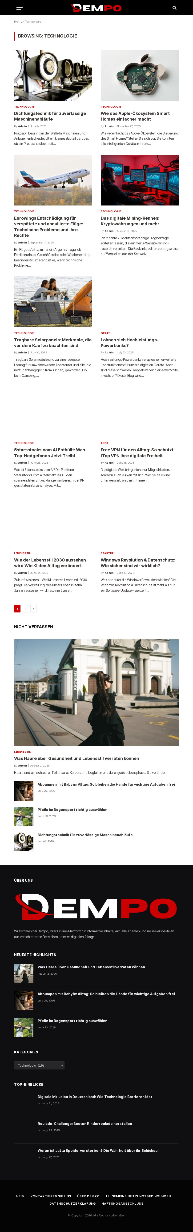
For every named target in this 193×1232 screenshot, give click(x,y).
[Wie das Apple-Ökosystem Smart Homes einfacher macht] (140, 75)
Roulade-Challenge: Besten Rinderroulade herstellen (85, 1123)
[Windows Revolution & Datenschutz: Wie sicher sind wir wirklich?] (140, 522)
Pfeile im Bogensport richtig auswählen (72, 809)
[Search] (174, 7)
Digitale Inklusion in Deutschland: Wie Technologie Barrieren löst (95, 1096)
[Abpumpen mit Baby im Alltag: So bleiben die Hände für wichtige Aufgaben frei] (23, 791)
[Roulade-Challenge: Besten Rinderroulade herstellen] (23, 1130)
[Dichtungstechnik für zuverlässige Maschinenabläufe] (53, 75)
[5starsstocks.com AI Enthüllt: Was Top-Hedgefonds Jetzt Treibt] (53, 412)
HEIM (20, 1196)
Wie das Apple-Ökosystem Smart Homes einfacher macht (135, 116)
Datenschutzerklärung (72, 1203)
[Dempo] (96, 7)
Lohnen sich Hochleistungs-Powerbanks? (130, 342)
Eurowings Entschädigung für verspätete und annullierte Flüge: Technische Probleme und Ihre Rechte (48, 227)
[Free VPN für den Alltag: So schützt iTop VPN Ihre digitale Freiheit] (140, 412)
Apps (104, 443)
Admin (22, 126)
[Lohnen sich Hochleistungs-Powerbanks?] (140, 302)
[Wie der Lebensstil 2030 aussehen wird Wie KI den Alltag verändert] (53, 522)
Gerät (105, 333)
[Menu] (19, 7)
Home (18, 21)
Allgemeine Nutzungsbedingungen (138, 1196)
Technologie (24, 106)
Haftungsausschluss (122, 1203)
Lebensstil (22, 553)
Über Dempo (88, 1196)
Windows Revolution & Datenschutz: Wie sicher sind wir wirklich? (138, 562)
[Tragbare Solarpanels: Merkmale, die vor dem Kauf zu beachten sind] (53, 302)
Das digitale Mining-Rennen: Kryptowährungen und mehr (130, 221)
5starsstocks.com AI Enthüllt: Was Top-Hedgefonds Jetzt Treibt (49, 452)
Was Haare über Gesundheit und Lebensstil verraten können (76, 758)
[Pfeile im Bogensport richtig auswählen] (23, 816)
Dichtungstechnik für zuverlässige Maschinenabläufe (50, 116)
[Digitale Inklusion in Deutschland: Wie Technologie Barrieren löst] (23, 1103)
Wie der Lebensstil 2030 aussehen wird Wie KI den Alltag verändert (50, 562)
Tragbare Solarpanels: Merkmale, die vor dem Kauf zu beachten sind (53, 342)
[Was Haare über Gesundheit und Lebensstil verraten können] (96, 692)
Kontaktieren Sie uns (51, 1196)
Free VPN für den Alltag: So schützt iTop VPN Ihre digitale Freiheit (137, 452)
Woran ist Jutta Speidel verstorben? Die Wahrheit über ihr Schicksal (98, 1150)
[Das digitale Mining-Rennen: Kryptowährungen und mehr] (140, 180)
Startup (107, 553)
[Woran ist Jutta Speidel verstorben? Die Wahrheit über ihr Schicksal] (23, 1157)
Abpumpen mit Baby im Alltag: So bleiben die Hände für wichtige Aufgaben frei (106, 784)
